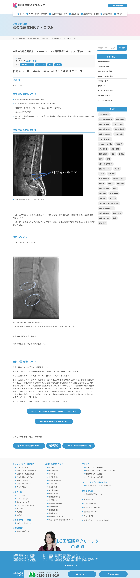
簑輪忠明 (38, 436)
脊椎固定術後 (104, 188)
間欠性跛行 (103, 154)
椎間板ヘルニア (27, 64)
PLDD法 (113, 198)
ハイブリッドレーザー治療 (109, 203)
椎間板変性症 (104, 218)
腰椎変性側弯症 (105, 129)
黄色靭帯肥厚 (104, 213)
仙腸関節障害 (104, 178)
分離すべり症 (118, 124)
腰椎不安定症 (104, 124)
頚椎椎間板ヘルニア (106, 208)
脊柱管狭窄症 (119, 129)
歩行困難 (120, 183)
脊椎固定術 (114, 193)
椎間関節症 (120, 119)
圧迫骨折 (102, 193)
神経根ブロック (118, 178)
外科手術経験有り (105, 164)
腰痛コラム (101, 86)
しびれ (58, 64)
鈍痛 (114, 218)
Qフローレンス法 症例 (105, 76)
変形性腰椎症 (104, 114)
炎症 (114, 188)
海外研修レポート (104, 95)
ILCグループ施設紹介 (105, 100)
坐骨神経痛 (115, 149)
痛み (50, 64)
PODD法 (119, 144)
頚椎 (101, 159)
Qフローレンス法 (105, 144)
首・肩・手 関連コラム (105, 90)
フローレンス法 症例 (105, 71)
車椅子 (110, 183)
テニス (101, 174)
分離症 (101, 183)
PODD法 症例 (103, 81)
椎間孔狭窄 (117, 213)
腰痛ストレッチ (105, 169)
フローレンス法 (105, 139)
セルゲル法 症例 (103, 66)
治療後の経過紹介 (104, 61)
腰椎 (108, 159)
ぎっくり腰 (103, 149)
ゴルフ (117, 169)
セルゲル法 (40, 64)
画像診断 (102, 223)
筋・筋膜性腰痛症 (105, 119)
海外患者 (102, 198)
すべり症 (111, 174)
